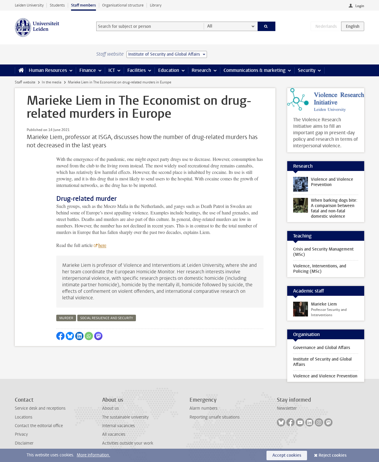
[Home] (20, 70)
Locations (23, 417)
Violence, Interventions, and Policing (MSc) (319, 268)
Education (168, 70)
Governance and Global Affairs (321, 347)
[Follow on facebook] (290, 422)
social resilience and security (106, 318)
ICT (111, 70)
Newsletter (287, 408)
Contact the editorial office (39, 426)
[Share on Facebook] (60, 336)
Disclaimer (24, 443)
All (209, 26)
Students (57, 5)
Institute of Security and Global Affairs (322, 361)
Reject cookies (332, 455)
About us (110, 408)
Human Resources (48, 70)
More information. (93, 455)
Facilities (136, 70)
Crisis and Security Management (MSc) (323, 251)
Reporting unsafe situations (215, 417)
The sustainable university (125, 417)
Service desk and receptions (40, 408)
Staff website (25, 82)
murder (66, 318)
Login (359, 6)
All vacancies (113, 434)
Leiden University (29, 5)
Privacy (21, 434)
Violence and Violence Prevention (325, 376)
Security (306, 70)
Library (155, 5)
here (102, 245)
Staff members (83, 5)
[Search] (267, 26)
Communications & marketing (254, 70)
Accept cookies (286, 455)
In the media (51, 82)
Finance (87, 70)
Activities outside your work (127, 443)
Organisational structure (123, 5)
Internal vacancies (118, 426)
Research (201, 70)
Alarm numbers (203, 408)
